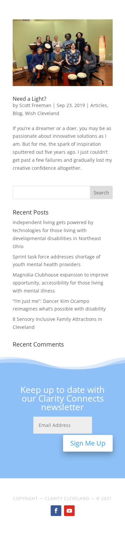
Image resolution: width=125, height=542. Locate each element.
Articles (98, 105)
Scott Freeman (35, 105)
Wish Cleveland (42, 113)
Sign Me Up (87, 443)
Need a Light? (29, 98)
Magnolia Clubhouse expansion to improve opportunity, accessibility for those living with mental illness (60, 283)
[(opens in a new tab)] (63, 52)
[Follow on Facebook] (56, 510)
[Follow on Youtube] (69, 510)
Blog (17, 113)
